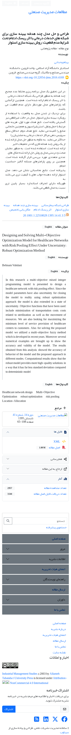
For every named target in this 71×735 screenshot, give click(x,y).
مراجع (58, 408)
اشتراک (9, 709)
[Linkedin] (46, 720)
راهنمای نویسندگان (54, 579)
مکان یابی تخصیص (19, 209)
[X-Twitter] (55, 720)
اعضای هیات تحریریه (53, 569)
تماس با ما (59, 609)
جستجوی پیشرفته (56, 527)
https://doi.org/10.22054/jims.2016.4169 (40, 77)
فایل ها (58, 431)
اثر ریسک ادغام (42, 209)
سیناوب (64, 732)
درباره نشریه (58, 629)
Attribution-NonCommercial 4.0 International (38, 680)
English (9, 3)
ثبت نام (25, 3)
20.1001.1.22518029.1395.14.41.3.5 (44, 215)
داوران (61, 599)
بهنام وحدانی (61, 62)
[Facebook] (64, 720)
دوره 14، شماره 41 (23, 415)
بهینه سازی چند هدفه (25, 205)
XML (57, 441)
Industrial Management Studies (20, 673)
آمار (60, 478)
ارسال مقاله (58, 589)
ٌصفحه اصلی (58, 538)
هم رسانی (56, 459)
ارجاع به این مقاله (52, 469)
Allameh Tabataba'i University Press (31, 676)
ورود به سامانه (40, 3)
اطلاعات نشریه (57, 559)
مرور (62, 549)
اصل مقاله (50, 447)
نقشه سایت (59, 652)
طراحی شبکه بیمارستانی (55, 205)
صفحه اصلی (59, 623)
